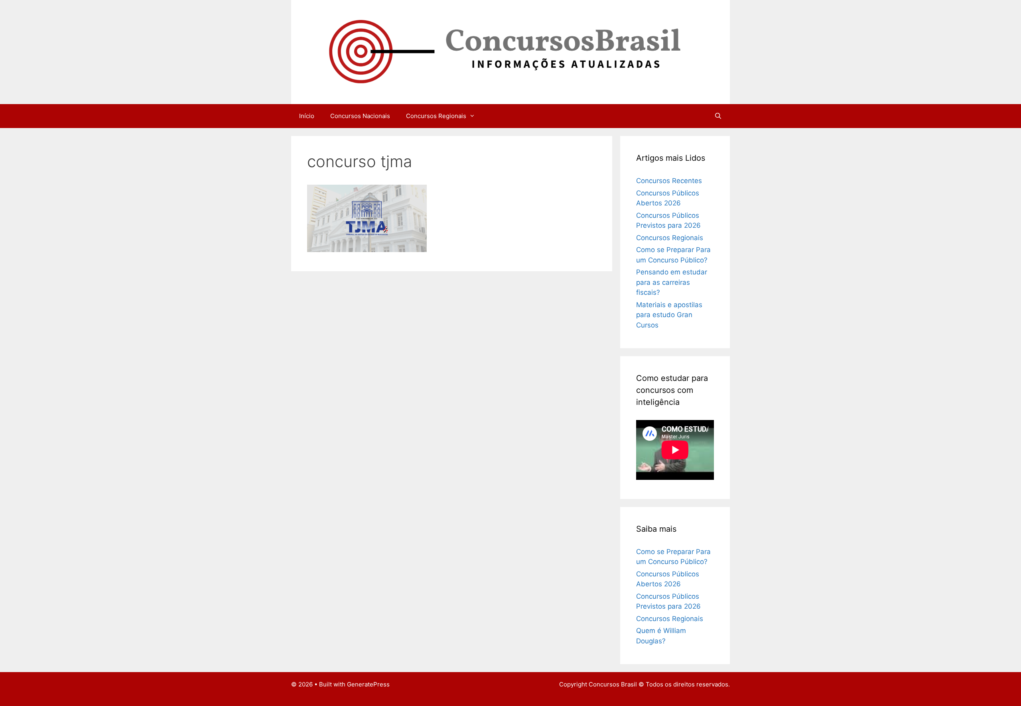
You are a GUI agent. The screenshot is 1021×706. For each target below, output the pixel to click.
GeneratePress (368, 684)
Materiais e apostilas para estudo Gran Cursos (669, 315)
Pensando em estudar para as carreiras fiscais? (671, 282)
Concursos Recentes (669, 181)
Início (306, 116)
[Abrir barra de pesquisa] (718, 116)
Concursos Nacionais (360, 116)
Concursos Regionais (436, 116)
